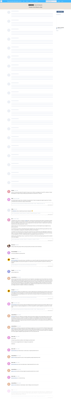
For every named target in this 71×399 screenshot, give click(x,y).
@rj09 (12, 263)
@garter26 (13, 302)
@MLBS (12, 368)
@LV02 (12, 190)
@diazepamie (13, 325)
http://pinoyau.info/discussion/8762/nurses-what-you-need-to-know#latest (24, 235)
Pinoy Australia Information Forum (14, 1)
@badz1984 (13, 216)
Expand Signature (50, 203)
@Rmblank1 (13, 281)
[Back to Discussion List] (1, 1)
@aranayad (13, 209)
